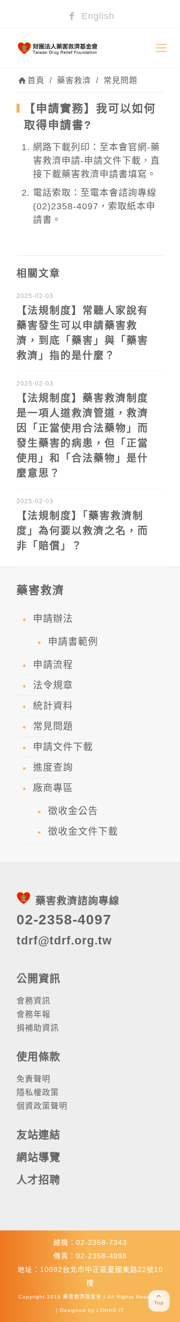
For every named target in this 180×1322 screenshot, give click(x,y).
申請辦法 (53, 618)
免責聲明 (33, 1079)
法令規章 (53, 685)
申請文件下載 (63, 747)
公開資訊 (38, 978)
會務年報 (33, 1014)
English (96, 16)
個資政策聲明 (42, 1106)
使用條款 (38, 1056)
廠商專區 (53, 788)
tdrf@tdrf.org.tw (64, 940)
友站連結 (38, 1134)
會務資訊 (33, 1001)
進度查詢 (53, 767)
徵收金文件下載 (83, 831)
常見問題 (121, 80)
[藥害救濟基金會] (90, 48)
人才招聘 (38, 1179)
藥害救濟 (74, 80)
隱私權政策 (37, 1092)
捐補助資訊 (37, 1028)
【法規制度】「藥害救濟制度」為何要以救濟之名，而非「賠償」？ (82, 530)
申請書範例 (73, 641)
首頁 (36, 80)
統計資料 (53, 706)
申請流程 (53, 664)
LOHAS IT (110, 1310)
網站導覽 (38, 1157)
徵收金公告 (73, 811)
